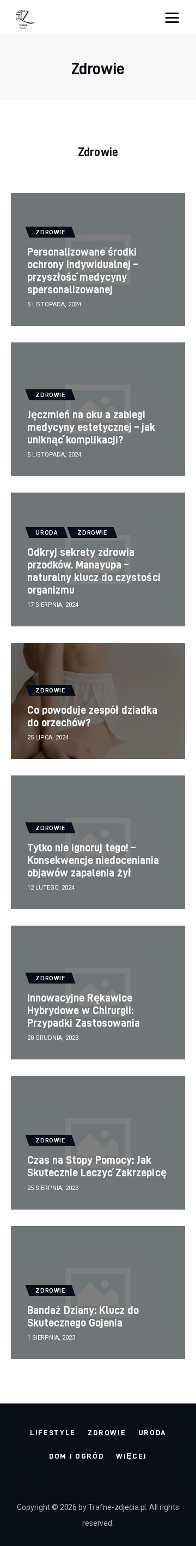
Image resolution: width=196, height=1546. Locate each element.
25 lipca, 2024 (48, 737)
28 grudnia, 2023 (52, 1037)
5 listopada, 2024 (54, 304)
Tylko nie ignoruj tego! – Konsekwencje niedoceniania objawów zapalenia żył (93, 860)
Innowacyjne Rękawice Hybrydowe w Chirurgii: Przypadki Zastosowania (83, 1010)
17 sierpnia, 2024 (52, 604)
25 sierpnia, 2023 (52, 1188)
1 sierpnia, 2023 (51, 1337)
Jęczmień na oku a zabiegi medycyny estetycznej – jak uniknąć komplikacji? (91, 426)
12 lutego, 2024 (51, 887)
